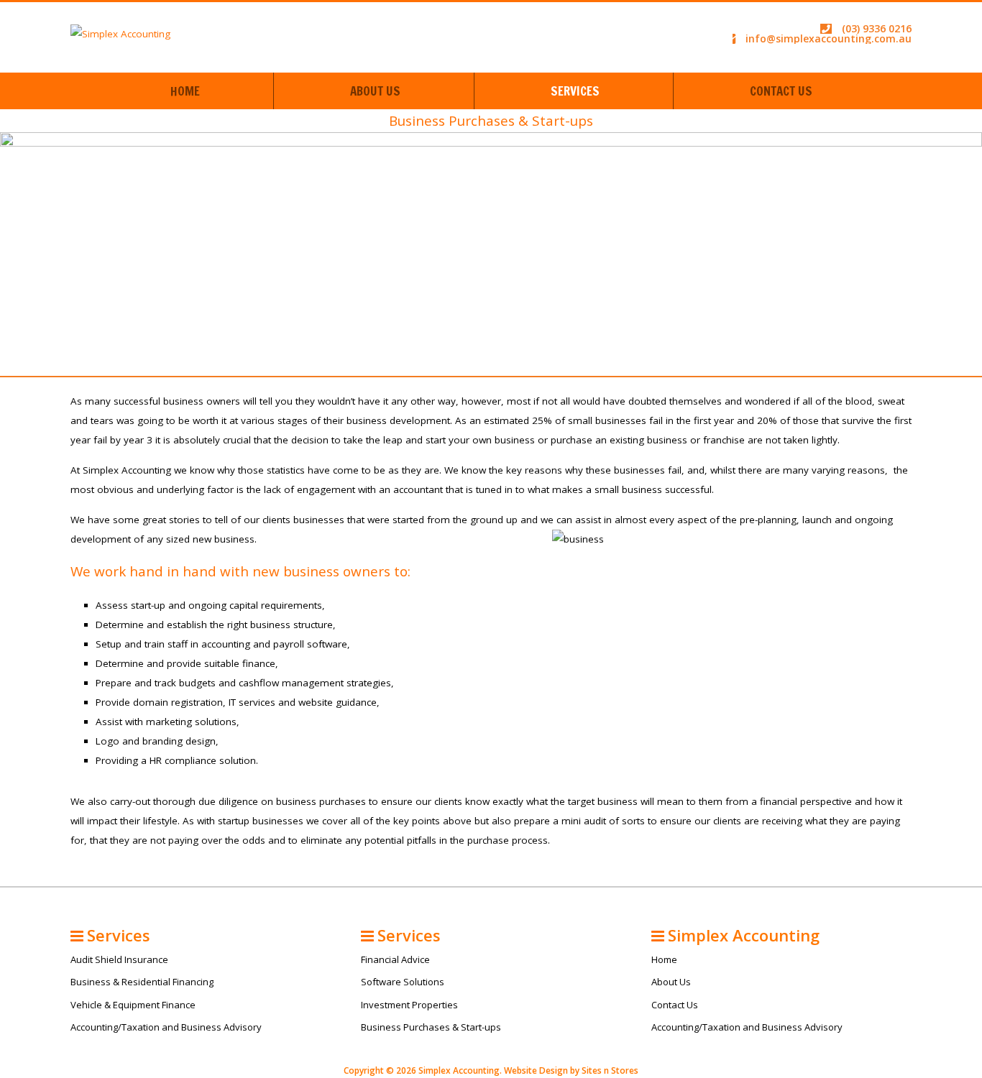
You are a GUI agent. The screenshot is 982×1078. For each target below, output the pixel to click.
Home (185, 91)
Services (575, 91)
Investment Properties (409, 1004)
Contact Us (781, 91)
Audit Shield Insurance (119, 959)
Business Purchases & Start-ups (431, 1027)
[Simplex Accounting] (120, 33)
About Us (375, 91)
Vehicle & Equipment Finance (133, 1004)
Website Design (536, 1070)
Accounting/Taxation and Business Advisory (166, 1027)
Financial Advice (395, 959)
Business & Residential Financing (142, 981)
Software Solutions (402, 981)
